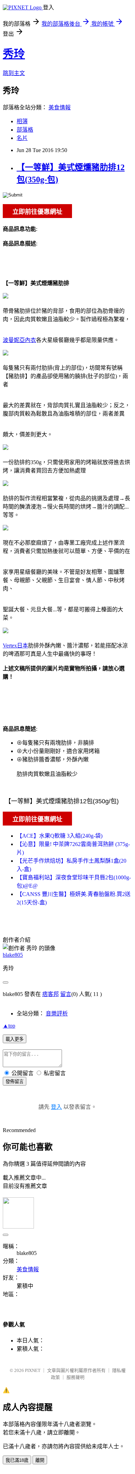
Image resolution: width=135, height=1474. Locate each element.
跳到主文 (14, 73)
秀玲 (14, 54)
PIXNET (32, 1370)
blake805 (13, 955)
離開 (39, 1460)
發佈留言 (15, 1081)
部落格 (25, 130)
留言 (65, 994)
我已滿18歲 (17, 1460)
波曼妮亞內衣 (19, 340)
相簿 (22, 121)
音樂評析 (57, 1013)
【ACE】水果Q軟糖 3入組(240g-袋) (59, 836)
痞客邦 (50, 994)
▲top (9, 1026)
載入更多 (15, 1039)
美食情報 (59, 107)
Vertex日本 (15, 645)
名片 (22, 138)
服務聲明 (75, 1377)
